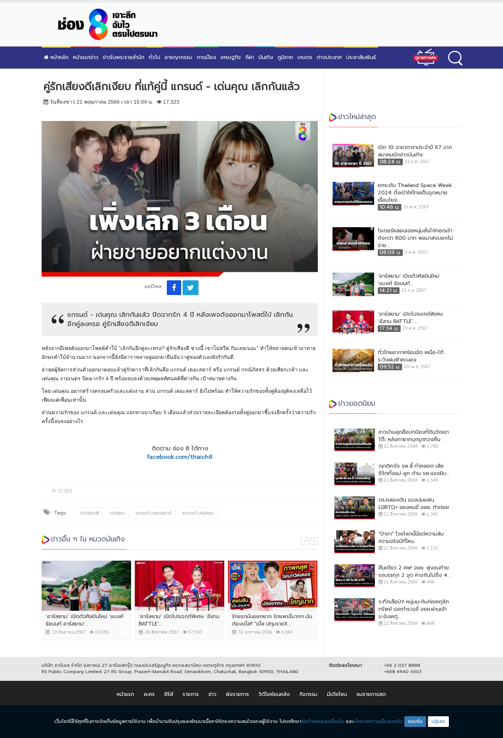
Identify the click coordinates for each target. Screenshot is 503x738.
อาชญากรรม (178, 57)
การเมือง (206, 57)
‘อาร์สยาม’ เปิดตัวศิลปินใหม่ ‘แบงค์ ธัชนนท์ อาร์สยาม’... (84, 620)
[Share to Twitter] (190, 287)
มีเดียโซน (337, 694)
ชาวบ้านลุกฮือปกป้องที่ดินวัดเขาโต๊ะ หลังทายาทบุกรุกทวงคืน (414, 436)
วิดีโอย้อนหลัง (274, 694)
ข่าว (212, 694)
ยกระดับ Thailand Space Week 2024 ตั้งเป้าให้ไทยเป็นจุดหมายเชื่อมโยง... (415, 193)
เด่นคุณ (117, 513)
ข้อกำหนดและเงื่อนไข (323, 721)
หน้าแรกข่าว (85, 57)
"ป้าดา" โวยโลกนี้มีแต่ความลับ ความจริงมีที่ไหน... (411, 537)
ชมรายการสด (371, 694)
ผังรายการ (237, 694)
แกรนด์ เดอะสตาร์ (154, 513)
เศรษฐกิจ (231, 57)
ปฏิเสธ (438, 721)
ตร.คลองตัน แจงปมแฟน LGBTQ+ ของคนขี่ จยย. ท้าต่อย (414, 503)
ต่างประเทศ (329, 57)
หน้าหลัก (58, 57)
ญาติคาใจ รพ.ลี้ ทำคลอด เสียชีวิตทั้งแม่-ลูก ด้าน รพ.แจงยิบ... (414, 469)
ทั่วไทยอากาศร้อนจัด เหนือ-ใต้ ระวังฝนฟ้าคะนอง (410, 356)
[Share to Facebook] (174, 287)
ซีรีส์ (168, 694)
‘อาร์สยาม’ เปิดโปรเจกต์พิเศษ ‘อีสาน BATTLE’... (179, 620)
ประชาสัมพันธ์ (361, 57)
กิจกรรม (308, 694)
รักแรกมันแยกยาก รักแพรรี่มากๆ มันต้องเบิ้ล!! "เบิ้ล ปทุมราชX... (272, 620)
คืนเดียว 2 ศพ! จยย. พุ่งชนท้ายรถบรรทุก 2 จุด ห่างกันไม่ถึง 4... (415, 571)
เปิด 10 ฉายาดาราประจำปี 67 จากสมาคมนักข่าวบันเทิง (415, 151)
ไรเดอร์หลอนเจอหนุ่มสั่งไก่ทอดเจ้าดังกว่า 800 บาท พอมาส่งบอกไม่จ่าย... (415, 238)
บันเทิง (265, 57)
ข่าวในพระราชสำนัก (123, 57)
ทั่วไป (154, 57)
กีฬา (249, 57)
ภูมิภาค (285, 57)
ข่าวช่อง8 (89, 513)
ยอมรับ (415, 721)
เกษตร (305, 57)
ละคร (149, 694)
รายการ (191, 694)
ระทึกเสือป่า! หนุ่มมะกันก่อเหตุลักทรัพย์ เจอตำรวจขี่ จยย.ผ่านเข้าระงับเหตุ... (414, 609)
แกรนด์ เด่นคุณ (197, 513)
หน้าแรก (125, 694)
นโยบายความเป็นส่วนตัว (377, 721)
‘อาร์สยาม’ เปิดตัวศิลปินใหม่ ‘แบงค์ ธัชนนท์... (408, 280)
